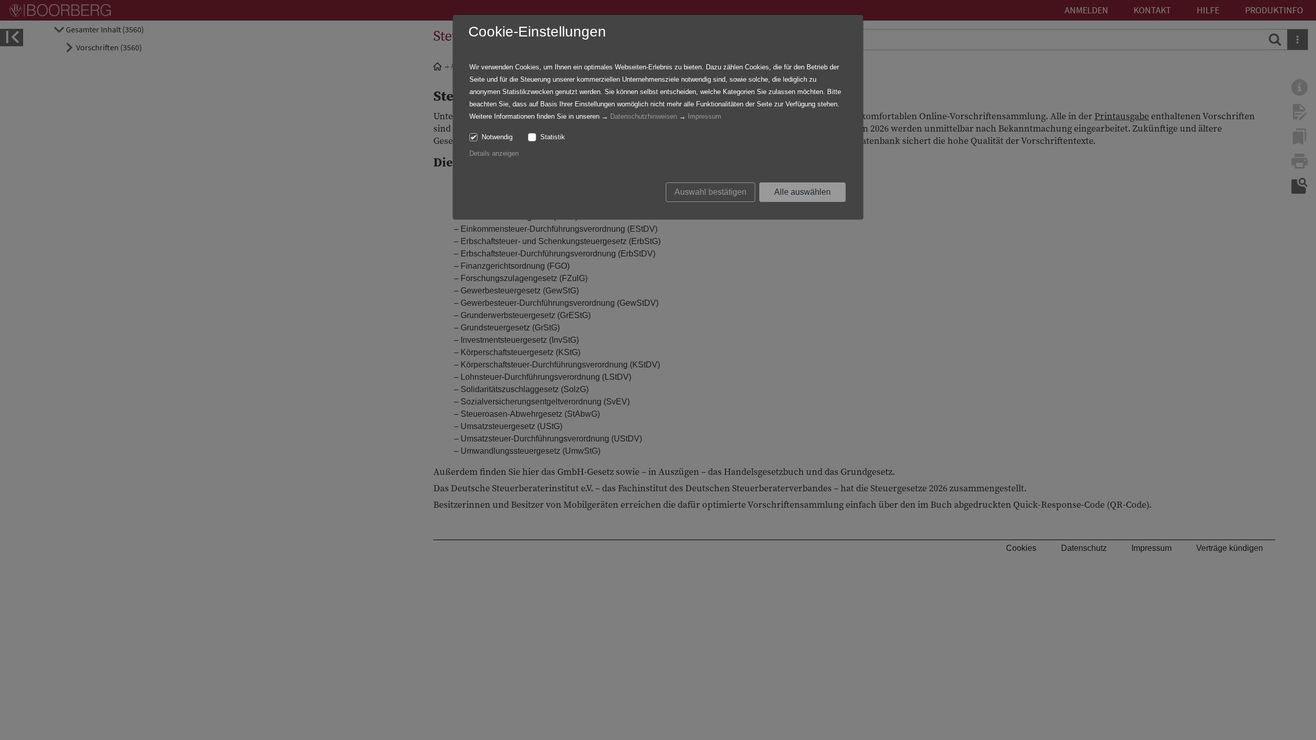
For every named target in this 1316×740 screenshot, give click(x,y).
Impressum (704, 116)
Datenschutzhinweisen (643, 116)
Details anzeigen (494, 153)
